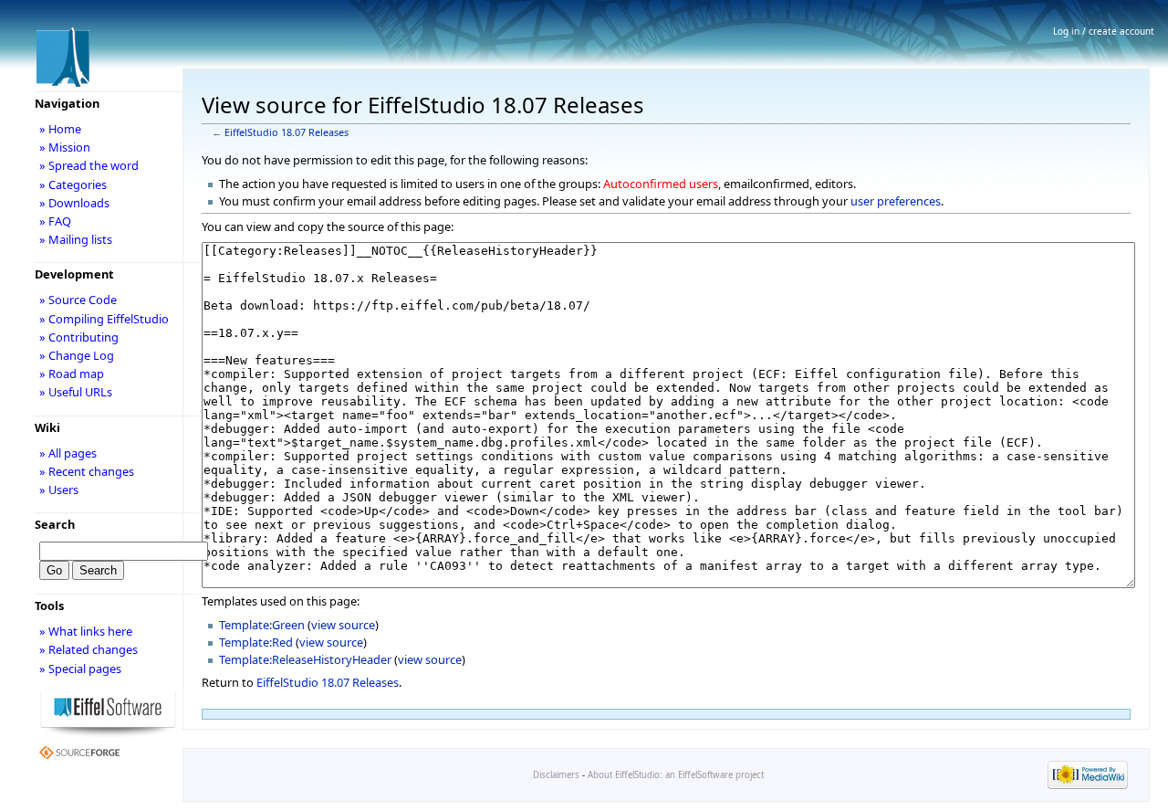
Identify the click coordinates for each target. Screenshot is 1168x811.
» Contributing (79, 337)
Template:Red (256, 642)
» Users (58, 489)
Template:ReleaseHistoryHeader (305, 659)
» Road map (71, 373)
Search (55, 524)
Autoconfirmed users (660, 183)
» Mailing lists (75, 239)
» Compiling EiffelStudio (104, 319)
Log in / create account (1103, 31)
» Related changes (88, 649)
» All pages (68, 453)
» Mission (64, 147)
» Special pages (80, 668)
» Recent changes (86, 471)
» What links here (85, 631)
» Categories (73, 184)
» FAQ (55, 221)
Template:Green (262, 624)
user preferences (895, 201)
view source (343, 624)
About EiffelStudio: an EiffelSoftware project (676, 775)
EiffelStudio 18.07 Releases (286, 132)
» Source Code (78, 299)
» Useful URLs (75, 392)
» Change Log (76, 355)
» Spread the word (89, 165)
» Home (60, 129)
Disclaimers (556, 775)
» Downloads (74, 203)
